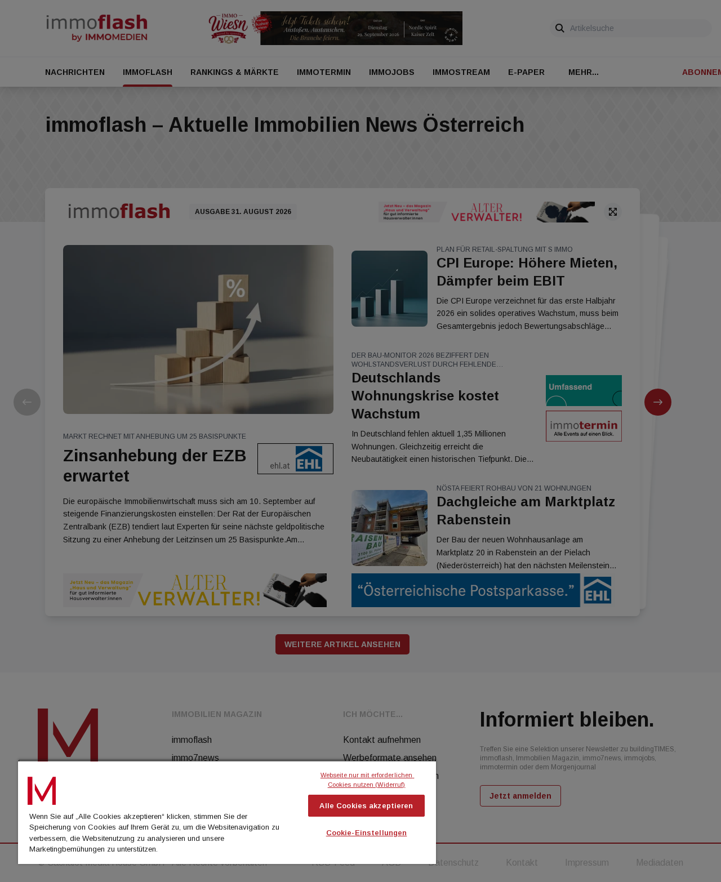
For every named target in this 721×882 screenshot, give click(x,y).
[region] (227, 811)
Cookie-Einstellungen (366, 832)
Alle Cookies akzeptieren (366, 805)
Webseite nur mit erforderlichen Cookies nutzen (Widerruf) (368, 780)
